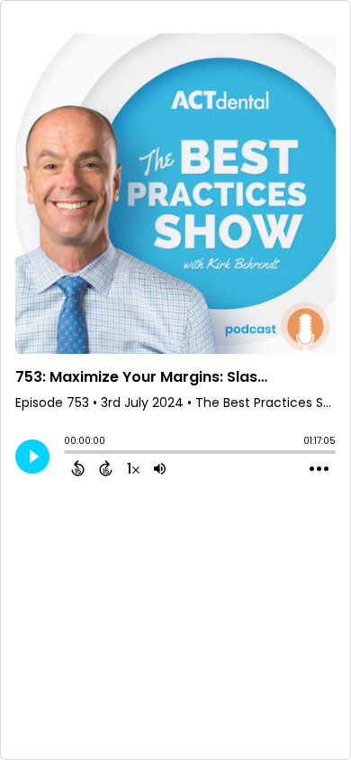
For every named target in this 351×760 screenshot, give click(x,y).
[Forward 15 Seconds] (106, 468)
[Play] (32, 456)
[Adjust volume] (160, 468)
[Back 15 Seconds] (78, 468)
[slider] (68, 454)
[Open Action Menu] (319, 469)
